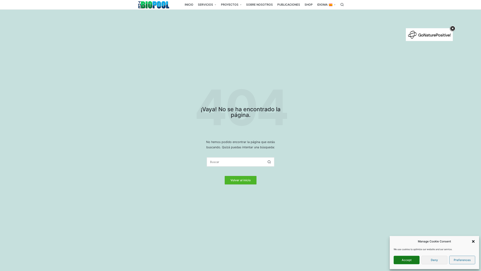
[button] (473, 241)
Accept (407, 260)
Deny (434, 260)
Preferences (462, 260)
